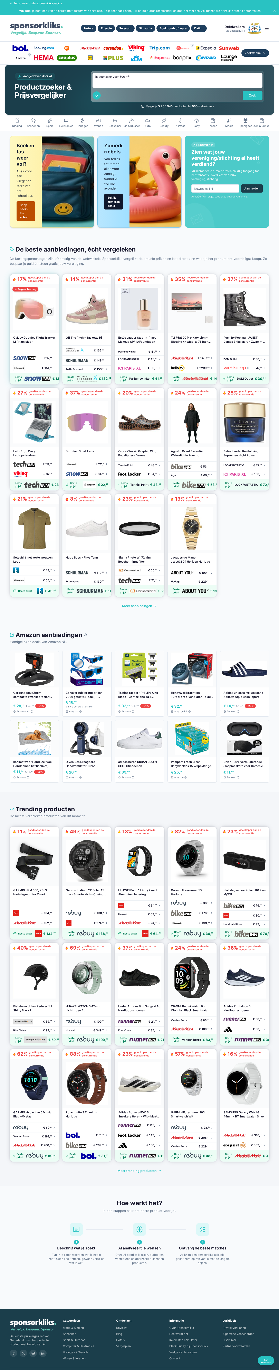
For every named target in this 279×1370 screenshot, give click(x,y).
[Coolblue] (67, 48)
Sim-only (145, 28)
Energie (106, 28)
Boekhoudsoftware (173, 28)
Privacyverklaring (234, 1327)
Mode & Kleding (73, 1327)
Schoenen (69, 1334)
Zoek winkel (253, 53)
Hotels (88, 28)
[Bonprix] (182, 58)
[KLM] (136, 58)
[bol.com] (20, 48)
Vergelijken (123, 1346)
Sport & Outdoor (74, 1340)
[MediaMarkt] (90, 48)
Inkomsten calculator (183, 1340)
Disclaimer (229, 1340)
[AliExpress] (159, 58)
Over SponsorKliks (181, 1327)
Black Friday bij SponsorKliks (188, 1346)
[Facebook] (13, 1353)
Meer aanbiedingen (137, 606)
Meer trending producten (137, 1171)
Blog (119, 1334)
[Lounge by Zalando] (229, 58)
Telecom (125, 28)
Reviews (121, 1327)
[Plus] (113, 58)
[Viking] (136, 48)
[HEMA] (43, 58)
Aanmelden (251, 188)
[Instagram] (33, 1353)
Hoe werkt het (178, 1334)
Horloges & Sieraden (76, 1352)
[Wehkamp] (182, 48)
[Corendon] (113, 48)
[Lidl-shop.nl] (90, 58)
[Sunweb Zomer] (229, 48)
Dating (198, 28)
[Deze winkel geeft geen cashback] (191, 45)
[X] (23, 1353)
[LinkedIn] (43, 1353)
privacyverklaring (237, 196)
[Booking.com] (43, 48)
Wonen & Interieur (74, 1358)
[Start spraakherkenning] (97, 95)
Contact (174, 1358)
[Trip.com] (159, 48)
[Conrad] (206, 58)
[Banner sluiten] (274, 11)
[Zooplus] (67, 58)
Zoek (252, 95)
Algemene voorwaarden (238, 1334)
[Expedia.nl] (206, 48)
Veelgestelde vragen (183, 1352)
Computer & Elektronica (78, 1346)
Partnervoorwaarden (236, 1346)
